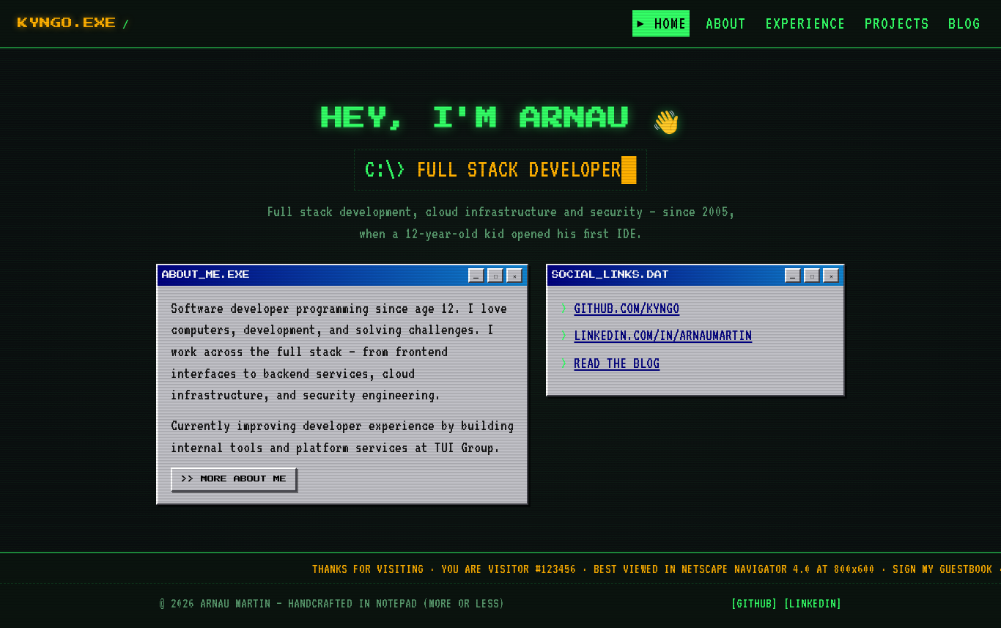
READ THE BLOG (617, 363)
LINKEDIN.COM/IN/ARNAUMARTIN (663, 335)
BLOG (964, 23)
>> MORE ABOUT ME (234, 479)
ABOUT (726, 23)
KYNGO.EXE (67, 23)
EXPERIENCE (805, 23)
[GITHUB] (754, 603)
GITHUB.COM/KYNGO (626, 308)
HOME (670, 23)
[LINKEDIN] (812, 603)
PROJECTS (897, 23)
